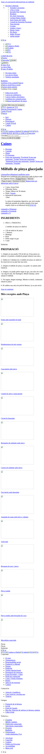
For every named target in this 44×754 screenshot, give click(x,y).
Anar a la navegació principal (11, 2)
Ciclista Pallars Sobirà (17, 18)
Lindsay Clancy (15, 28)
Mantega (14, 174)
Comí (19, 174)
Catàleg (19, 109)
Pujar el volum (6, 181)
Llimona (4, 174)
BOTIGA (16, 133)
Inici (7, 117)
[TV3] (9, 107)
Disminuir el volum (19, 181)
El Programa (9, 155)
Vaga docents (14, 24)
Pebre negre (25, 174)
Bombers (13, 14)
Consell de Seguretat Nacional (20, 22)
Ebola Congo (14, 30)
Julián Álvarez (15, 34)
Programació (12, 109)
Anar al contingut (28, 2)
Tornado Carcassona (17, 8)
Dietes (7, 153)
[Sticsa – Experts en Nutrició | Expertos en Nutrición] (32, 205)
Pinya (9, 174)
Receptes (8, 149)
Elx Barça (13, 32)
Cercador (4, 135)
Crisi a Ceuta (14, 10)
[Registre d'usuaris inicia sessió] (13, 60)
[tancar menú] (4, 113)
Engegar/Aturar (21, 179)
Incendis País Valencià (18, 12)
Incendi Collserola (11, 6)
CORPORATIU (7, 56)
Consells (8, 151)
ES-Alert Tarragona (17, 16)
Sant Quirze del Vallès (18, 20)
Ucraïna (13, 26)
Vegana (12, 193)
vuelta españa (15, 36)
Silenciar (30, 179)
